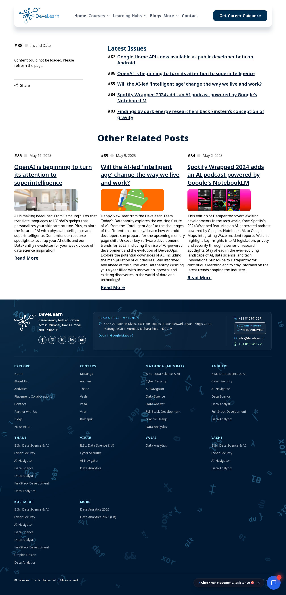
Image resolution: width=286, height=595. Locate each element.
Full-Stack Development (163, 411)
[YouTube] (82, 340)
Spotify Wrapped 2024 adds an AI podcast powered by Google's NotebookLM (187, 98)
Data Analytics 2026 (94, 509)
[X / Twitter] (62, 340)
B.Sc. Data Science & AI (163, 373)
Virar (83, 411)
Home (80, 15)
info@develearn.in (251, 338)
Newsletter (22, 427)
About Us (21, 381)
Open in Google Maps (114, 335)
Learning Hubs (127, 15)
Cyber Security (156, 381)
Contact (190, 15)
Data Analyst (155, 404)
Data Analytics (156, 427)
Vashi (84, 396)
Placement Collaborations (33, 396)
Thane (84, 389)
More (168, 15)
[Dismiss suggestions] (259, 583)
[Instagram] (52, 340)
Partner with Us (25, 411)
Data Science (155, 396)
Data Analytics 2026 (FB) (98, 517)
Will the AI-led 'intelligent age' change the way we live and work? (189, 84)
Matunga (86, 373)
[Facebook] (42, 340)
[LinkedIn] (72, 340)
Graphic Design (157, 419)
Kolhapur (86, 419)
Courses (96, 15)
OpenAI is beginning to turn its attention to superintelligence (186, 73)
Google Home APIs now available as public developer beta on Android (185, 60)
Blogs (155, 15)
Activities (20, 389)
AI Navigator (155, 389)
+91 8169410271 (251, 318)
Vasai (84, 404)
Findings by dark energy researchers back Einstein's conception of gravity (190, 114)
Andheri (85, 381)
